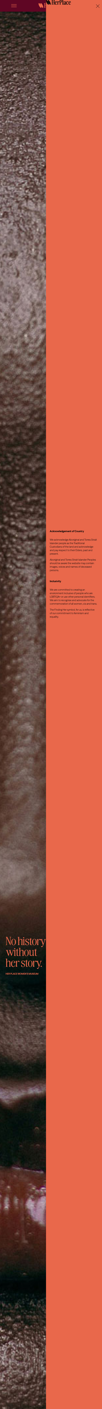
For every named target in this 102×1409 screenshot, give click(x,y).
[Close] (98, 6)
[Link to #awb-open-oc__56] (14, 5)
